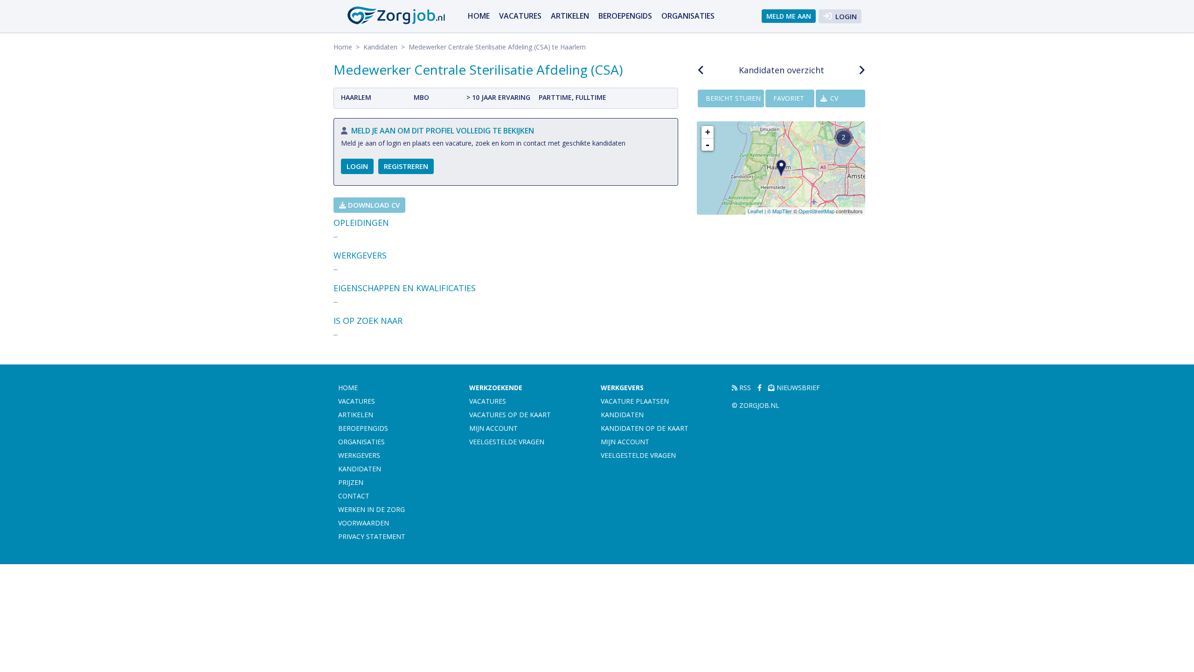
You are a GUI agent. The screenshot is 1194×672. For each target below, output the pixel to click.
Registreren (406, 166)
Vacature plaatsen (635, 401)
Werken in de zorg (371, 509)
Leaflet (755, 211)
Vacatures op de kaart (510, 414)
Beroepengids (625, 16)
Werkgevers (359, 455)
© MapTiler (779, 211)
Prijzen (350, 482)
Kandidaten (380, 46)
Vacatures (520, 16)
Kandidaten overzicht (781, 70)
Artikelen (570, 16)
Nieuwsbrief (797, 387)
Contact (353, 495)
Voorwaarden (363, 522)
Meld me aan (788, 16)
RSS (744, 387)
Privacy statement (371, 536)
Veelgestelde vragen (506, 441)
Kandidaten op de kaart (644, 428)
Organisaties (688, 16)
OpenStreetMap (816, 211)
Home (479, 16)
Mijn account (493, 428)
